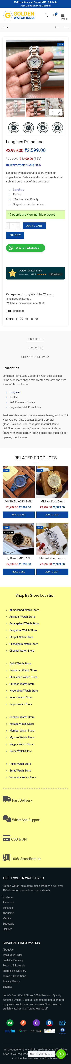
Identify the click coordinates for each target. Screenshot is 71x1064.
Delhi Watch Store (20, 663)
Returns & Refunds (14, 965)
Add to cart (34, 225)
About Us (8, 949)
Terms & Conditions (14, 976)
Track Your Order (12, 955)
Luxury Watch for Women (37, 294)
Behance (8, 907)
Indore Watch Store (21, 697)
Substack (8, 923)
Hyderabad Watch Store (23, 690)
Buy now (15, 235)
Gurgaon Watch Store (22, 684)
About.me (8, 913)
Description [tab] (35, 339)
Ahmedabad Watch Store (24, 610)
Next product (66, 27)
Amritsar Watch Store (22, 616)
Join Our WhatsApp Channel (35, 5)
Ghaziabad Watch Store (23, 677)
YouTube (8, 897)
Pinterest (8, 902)
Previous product (57, 27)
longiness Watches (17, 298)
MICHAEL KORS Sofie (18, 501)
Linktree (7, 929)
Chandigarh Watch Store (23, 644)
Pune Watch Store (20, 763)
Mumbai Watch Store (21, 730)
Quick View (32, 469)
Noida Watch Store (20, 751)
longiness (18, 310)
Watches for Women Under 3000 (25, 303)
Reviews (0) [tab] (35, 348)
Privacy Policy (11, 981)
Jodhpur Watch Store (22, 717)
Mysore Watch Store (21, 737)
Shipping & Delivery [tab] (35, 357)
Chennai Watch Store (21, 650)
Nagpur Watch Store (21, 744)
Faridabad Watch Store (23, 670)
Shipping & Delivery (14, 970)
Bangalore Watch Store (23, 630)
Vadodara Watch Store (22, 777)
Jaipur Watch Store (20, 704)
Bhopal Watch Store (21, 637)
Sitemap (8, 986)
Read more (18, 572)
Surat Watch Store (20, 770)
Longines (18, 189)
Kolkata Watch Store (21, 723)
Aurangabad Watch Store (24, 623)
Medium (7, 918)
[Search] (46, 15)
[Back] (5, 27)
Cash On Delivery (13, 960)
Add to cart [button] (19, 515)
